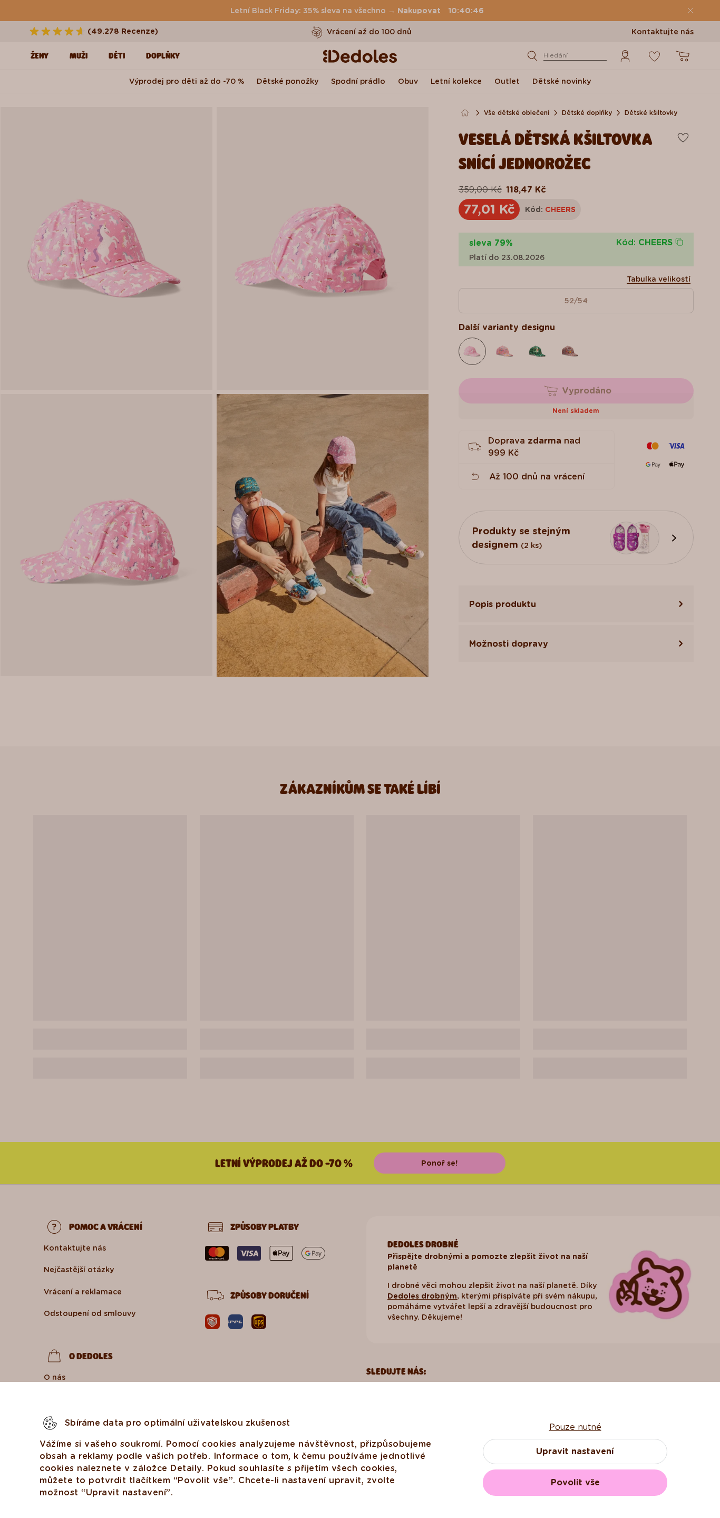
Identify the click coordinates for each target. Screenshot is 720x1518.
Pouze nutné (575, 1427)
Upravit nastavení (575, 1451)
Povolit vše (575, 1482)
